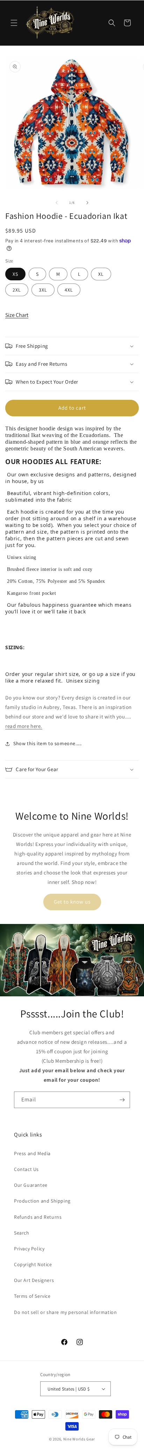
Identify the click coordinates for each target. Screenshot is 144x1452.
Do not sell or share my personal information (65, 1312)
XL (101, 274)
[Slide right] (87, 202)
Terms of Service (32, 1296)
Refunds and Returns (38, 1217)
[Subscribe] (122, 1100)
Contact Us (26, 1169)
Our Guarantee (31, 1185)
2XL (17, 290)
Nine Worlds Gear (79, 1439)
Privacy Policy (29, 1248)
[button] (14, 23)
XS (15, 274)
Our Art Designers (34, 1280)
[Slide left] (56, 202)
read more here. (23, 726)
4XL (69, 290)
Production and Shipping (42, 1201)
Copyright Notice (33, 1264)
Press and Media (32, 1153)
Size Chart (16, 315)
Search (21, 1233)
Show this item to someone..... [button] (47, 743)
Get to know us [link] (72, 901)
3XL (43, 290)
